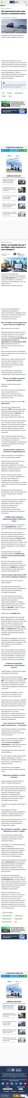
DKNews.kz (20, 285)
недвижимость (19, 915)
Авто (10, 96)
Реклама (14, 1091)
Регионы (9, 93)
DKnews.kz (21, 37)
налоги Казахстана (7, 915)
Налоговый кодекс (7, 921)
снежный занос (19, 93)
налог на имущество (7, 912)
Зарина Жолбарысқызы (21, 254)
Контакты (21, 1091)
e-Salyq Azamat (18, 918)
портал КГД (20, 862)
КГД (16, 921)
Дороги (4, 96)
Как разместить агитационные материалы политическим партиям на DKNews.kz (14, 1080)
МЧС (3, 93)
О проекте (6, 1091)
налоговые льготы (6, 918)
